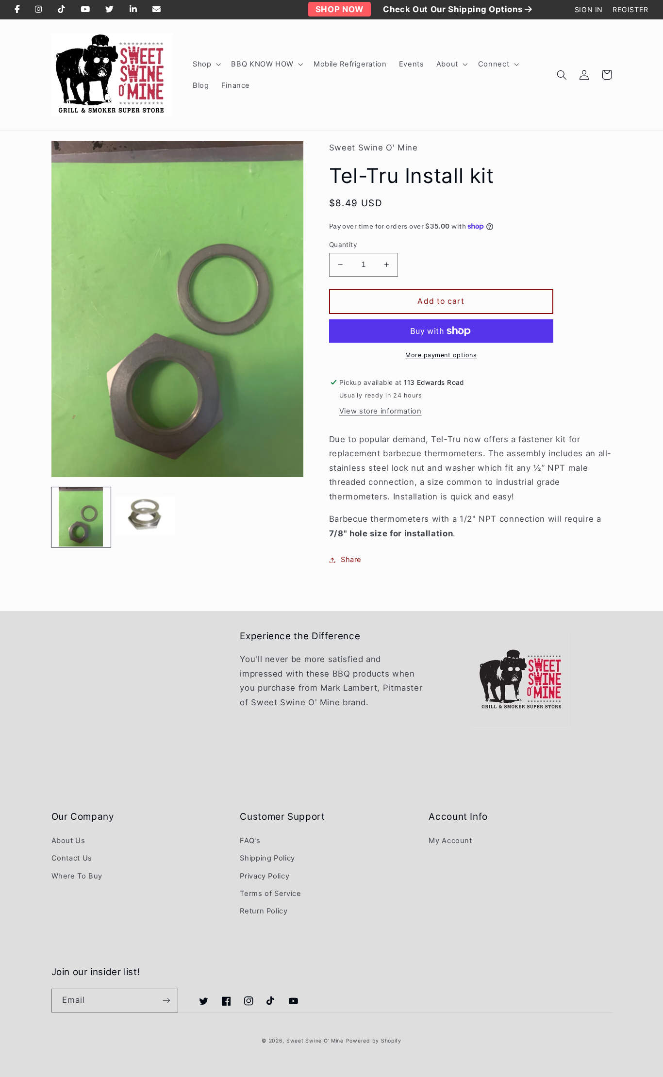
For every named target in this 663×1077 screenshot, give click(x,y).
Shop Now (339, 9)
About (447, 64)
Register (630, 9)
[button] (205, 64)
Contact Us (71, 858)
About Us (68, 840)
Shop (202, 64)
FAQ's (250, 840)
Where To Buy (77, 876)
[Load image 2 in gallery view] (145, 517)
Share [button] (351, 559)
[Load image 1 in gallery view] (81, 517)
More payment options (441, 355)
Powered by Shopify (373, 1041)
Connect (493, 64)
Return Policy (263, 911)
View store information (380, 411)
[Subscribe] (166, 1000)
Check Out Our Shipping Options (454, 9)
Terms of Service (270, 893)
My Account (450, 840)
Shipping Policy (267, 858)
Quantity (343, 245)
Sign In (589, 9)
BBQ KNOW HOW (262, 64)
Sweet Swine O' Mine (315, 1041)
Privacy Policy (264, 876)
